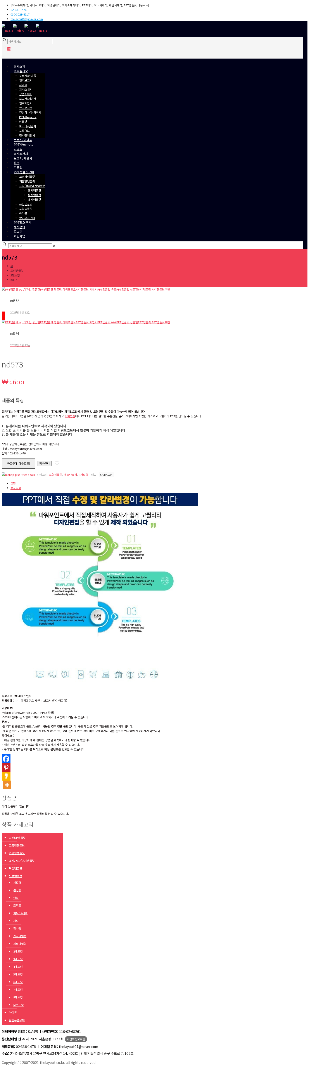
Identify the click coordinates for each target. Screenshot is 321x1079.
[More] (7, 785)
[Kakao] (6, 776)
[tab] (128, 483)
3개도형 (15, 275)
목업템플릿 (15, 868)
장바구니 (44, 463)
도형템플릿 (17, 270)
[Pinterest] (6, 767)
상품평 (15, 488)
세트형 (17, 882)
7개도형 (18, 989)
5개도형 (18, 974)
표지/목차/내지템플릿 (22, 861)
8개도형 (18, 997)
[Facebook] (6, 758)
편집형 (17, 890)
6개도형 (18, 982)
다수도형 (18, 1005)
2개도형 (18, 951)
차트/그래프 (20, 913)
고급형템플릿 (17, 845)
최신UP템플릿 (17, 838)
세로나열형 (70, 475)
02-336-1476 (18, 10)
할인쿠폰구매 (17, 1020)
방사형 (17, 928)
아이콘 (13, 1012)
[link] (54, 246)
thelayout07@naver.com (26, 19)
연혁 (16, 898)
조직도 (17, 905)
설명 (13, 483)
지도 (16, 921)
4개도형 (18, 967)
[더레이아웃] (24, 30)
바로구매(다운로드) (18, 463)
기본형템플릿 (17, 853)
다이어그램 (106, 474)
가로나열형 (19, 936)
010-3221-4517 (19, 14)
